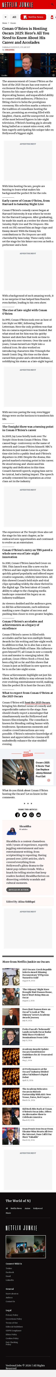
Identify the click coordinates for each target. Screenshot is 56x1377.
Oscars (13, 23)
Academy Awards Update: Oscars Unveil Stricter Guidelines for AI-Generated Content (37, 1053)
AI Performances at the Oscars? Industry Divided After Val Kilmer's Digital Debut (35, 1073)
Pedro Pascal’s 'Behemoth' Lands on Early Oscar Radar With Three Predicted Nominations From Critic (36, 1033)
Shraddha (9, 50)
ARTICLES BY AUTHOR (18, 890)
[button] (54, 75)
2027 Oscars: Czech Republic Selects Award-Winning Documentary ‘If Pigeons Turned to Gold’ (37, 973)
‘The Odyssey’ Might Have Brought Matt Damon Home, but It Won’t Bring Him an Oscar (37, 993)
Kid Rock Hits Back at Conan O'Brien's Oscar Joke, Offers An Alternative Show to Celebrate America (37, 1113)
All (14, 17)
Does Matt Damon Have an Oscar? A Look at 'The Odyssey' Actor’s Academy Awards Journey (36, 1013)
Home (4, 23)
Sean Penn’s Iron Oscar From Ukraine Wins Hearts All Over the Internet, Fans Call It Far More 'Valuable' (37, 1132)
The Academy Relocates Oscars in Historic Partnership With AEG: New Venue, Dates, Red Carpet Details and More (36, 1093)
